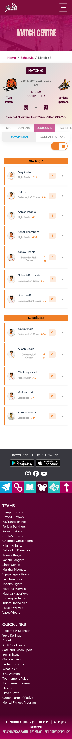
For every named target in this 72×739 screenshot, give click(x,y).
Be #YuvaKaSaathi (15, 732)
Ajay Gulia (24, 172)
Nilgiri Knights (12, 545)
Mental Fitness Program (19, 702)
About (6, 640)
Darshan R (24, 295)
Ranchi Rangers (13, 560)
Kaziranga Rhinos (14, 522)
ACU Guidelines (13, 645)
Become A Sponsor (16, 631)
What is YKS (10, 669)
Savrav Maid (25, 329)
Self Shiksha (10, 654)
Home (11, 58)
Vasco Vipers (11, 612)
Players (7, 688)
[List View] (55, 146)
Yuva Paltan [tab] (19, 137)
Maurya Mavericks (15, 593)
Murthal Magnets (14, 569)
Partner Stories (13, 664)
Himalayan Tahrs (13, 598)
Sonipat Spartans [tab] (52, 137)
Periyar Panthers (14, 526)
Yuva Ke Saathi (12, 635)
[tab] (8, 128)
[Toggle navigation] (63, 7)
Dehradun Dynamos (16, 550)
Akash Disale (26, 349)
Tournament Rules (15, 678)
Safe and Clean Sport (17, 650)
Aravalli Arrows (13, 517)
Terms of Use (39, 732)
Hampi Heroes (12, 512)
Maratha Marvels (14, 589)
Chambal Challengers (17, 541)
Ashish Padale (27, 212)
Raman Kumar (27, 412)
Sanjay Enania (26, 252)
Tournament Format (16, 683)
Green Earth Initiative (17, 698)
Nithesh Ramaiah (29, 275)
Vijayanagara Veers (15, 574)
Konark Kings (11, 555)
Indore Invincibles (14, 603)
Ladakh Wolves (12, 608)
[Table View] (63, 146)
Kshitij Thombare (28, 232)
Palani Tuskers (12, 531)
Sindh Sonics (11, 565)
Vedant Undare (27, 392)
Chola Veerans (12, 536)
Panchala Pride (12, 579)
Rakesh (22, 192)
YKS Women (11, 674)
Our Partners (11, 659)
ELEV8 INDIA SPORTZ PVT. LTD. (24, 722)
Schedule (27, 58)
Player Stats (10, 693)
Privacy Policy (60, 732)
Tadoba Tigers (12, 584)
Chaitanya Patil (27, 372)
